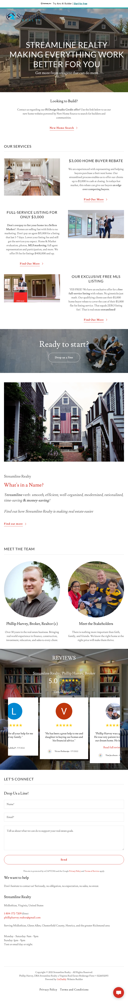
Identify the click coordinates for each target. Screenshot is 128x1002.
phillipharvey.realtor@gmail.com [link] (22, 917)
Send (64, 859)
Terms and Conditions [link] (74, 989)
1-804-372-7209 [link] (13, 913)
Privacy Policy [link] (75, 871)
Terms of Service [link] (92, 871)
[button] (120, 16)
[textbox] (64, 804)
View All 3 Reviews (64, 691)
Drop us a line (64, 357)
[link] (25, 16)
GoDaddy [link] (61, 979)
